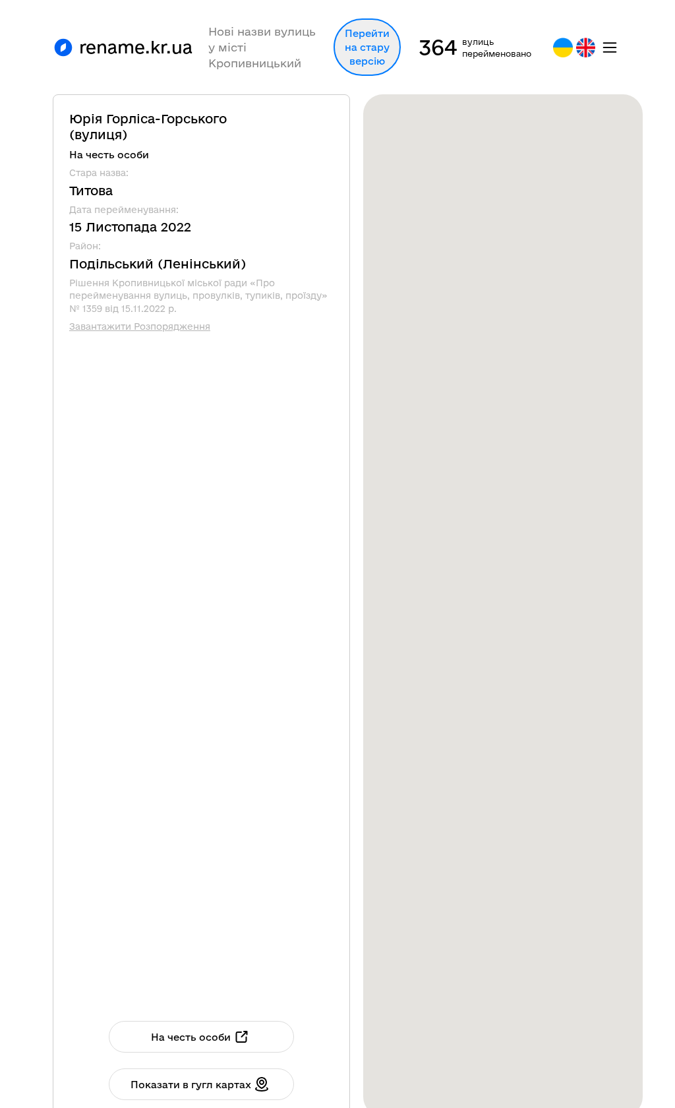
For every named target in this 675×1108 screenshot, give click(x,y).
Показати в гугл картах (191, 1084)
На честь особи (191, 1037)
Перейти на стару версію (367, 47)
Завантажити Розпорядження (139, 326)
